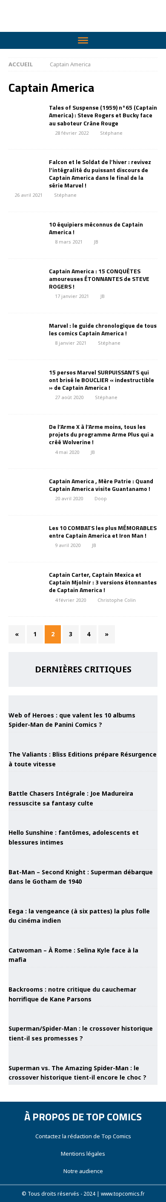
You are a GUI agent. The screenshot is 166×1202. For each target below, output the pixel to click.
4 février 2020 (70, 600)
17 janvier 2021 (72, 296)
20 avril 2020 (69, 498)
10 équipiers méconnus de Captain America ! (96, 228)
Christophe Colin (116, 600)
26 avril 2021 (28, 195)
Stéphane (111, 133)
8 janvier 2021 (70, 343)
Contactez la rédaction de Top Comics (83, 1136)
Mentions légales (83, 1153)
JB (96, 241)
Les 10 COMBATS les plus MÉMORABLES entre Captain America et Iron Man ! (103, 531)
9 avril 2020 (67, 545)
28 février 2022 (72, 133)
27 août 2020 (69, 397)
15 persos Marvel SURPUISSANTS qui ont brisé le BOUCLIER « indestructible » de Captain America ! (101, 380)
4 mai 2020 (67, 452)
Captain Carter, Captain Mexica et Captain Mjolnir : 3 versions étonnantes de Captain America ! (103, 582)
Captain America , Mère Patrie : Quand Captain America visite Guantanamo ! (101, 484)
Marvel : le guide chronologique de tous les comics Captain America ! (103, 329)
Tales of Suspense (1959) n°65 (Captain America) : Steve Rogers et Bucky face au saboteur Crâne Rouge (103, 115)
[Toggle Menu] (83, 40)
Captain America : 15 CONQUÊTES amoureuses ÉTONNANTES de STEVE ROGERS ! (99, 278)
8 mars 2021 (69, 241)
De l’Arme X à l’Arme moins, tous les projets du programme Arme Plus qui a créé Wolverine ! (101, 434)
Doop (100, 498)
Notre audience (83, 1171)
